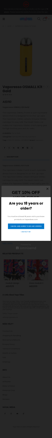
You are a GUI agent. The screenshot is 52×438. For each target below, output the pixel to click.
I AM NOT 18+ (26, 232)
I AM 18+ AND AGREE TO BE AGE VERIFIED (26, 226)
